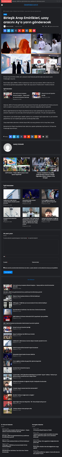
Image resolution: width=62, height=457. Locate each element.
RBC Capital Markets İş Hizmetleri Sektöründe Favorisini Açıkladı (21, 323)
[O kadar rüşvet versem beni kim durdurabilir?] (7, 390)
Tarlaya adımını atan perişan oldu (22, 408)
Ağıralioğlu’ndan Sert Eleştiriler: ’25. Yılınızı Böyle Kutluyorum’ (29, 402)
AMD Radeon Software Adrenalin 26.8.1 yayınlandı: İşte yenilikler (30, 316)
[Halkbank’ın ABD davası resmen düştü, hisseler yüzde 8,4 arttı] (11, 194)
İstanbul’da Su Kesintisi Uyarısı (9, 219)
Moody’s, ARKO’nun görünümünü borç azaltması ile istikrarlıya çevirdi (22, 292)
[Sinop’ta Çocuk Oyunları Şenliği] (36, 95)
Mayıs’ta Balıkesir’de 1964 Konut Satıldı (24, 334)
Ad (4, 256)
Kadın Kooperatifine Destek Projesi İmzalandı (25, 347)
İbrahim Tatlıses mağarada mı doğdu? (23, 395)
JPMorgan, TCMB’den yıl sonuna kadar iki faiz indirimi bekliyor (30, 303)
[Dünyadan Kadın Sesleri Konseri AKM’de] (31, 194)
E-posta (5, 262)
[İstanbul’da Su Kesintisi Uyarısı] (11, 212)
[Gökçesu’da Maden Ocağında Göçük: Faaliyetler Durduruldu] (50, 212)
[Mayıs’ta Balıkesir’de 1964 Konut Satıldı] (7, 336)
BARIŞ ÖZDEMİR (9, 26)
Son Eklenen (31, 279)
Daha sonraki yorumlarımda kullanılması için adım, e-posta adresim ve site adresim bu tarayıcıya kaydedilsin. (31, 267)
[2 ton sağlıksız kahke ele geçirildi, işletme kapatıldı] (50, 194)
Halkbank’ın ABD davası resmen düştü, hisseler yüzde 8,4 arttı (11, 202)
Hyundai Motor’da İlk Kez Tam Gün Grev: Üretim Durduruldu (29, 309)
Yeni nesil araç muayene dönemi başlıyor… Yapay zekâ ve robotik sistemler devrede (21, 95)
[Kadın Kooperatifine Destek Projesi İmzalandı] (7, 350)
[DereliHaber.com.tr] (31, 5)
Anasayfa (6, 11)
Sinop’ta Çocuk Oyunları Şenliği (21, 327)
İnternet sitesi (35, 262)
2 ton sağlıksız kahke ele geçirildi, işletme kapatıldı (49, 201)
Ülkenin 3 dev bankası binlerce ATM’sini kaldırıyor (26, 296)
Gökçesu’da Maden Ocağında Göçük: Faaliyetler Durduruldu (50, 219)
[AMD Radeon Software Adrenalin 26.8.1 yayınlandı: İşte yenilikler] (7, 318)
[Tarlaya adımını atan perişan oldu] (7, 410)
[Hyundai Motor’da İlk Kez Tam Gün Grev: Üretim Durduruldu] (7, 312)
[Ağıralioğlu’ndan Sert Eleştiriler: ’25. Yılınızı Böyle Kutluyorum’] (7, 404)
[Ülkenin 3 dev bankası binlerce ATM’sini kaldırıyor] (7, 298)
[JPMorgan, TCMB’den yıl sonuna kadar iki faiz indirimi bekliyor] (7, 305)
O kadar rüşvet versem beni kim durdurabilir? (25, 388)
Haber (11, 11)
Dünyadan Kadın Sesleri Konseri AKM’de (29, 201)
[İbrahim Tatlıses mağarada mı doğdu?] (7, 397)
